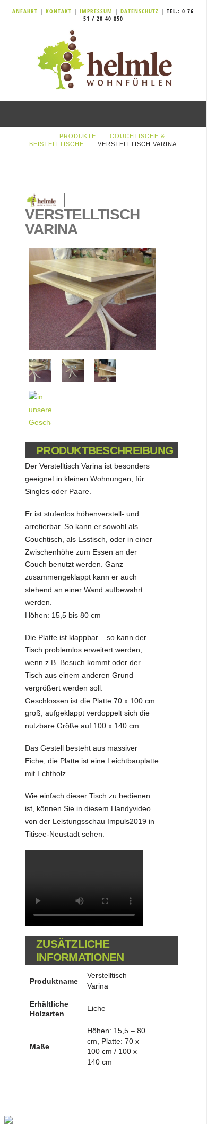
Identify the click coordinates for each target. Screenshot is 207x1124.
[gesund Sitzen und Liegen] (103, 60)
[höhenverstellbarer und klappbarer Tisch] (92, 299)
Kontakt (60, 11)
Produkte (77, 136)
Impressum (97, 11)
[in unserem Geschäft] (40, 409)
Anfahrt (26, 11)
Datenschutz (139, 11)
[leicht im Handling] (105, 370)
